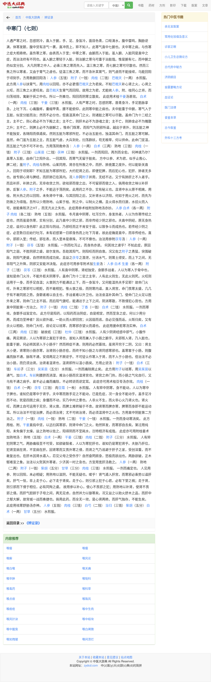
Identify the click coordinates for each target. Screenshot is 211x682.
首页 (18, 17)
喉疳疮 (10, 609)
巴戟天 (117, 77)
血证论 (169, 97)
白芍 (88, 505)
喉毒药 (10, 588)
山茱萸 (39, 152)
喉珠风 (86, 598)
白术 (143, 96)
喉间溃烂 (88, 639)
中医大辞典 (33, 17)
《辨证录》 (33, 522)
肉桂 (94, 77)
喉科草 (86, 588)
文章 (205, 5)
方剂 (162, 5)
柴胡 (44, 468)
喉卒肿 (10, 578)
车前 (17, 369)
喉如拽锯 (12, 639)
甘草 (65, 468)
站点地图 (126, 657)
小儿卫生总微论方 (176, 57)
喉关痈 (86, 568)
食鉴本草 (170, 117)
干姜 (122, 96)
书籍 (141, 5)
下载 (183, 5)
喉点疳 (10, 598)
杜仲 (68, 331)
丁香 (84, 307)
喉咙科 (86, 578)
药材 (151, 5)
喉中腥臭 (12, 629)
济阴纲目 (170, 77)
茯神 (60, 152)
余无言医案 (172, 26)
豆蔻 (61, 387)
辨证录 (49, 17)
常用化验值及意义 (176, 36)
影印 (173, 5)
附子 (74, 77)
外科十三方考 (173, 137)
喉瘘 (9, 548)
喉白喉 (10, 568)
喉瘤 (85, 548)
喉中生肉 (88, 609)
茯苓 (118, 238)
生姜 (96, 263)
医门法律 (170, 107)
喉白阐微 (88, 629)
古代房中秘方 (173, 67)
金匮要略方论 (173, 87)
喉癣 (9, 558)
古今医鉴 (170, 127)
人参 (53, 77)
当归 (108, 505)
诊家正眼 (170, 46)
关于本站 (84, 657)
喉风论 (86, 558)
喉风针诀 (12, 619)
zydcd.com (91, 665)
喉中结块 (88, 619)
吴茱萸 (43, 369)
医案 (194, 5)
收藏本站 (98, 657)
